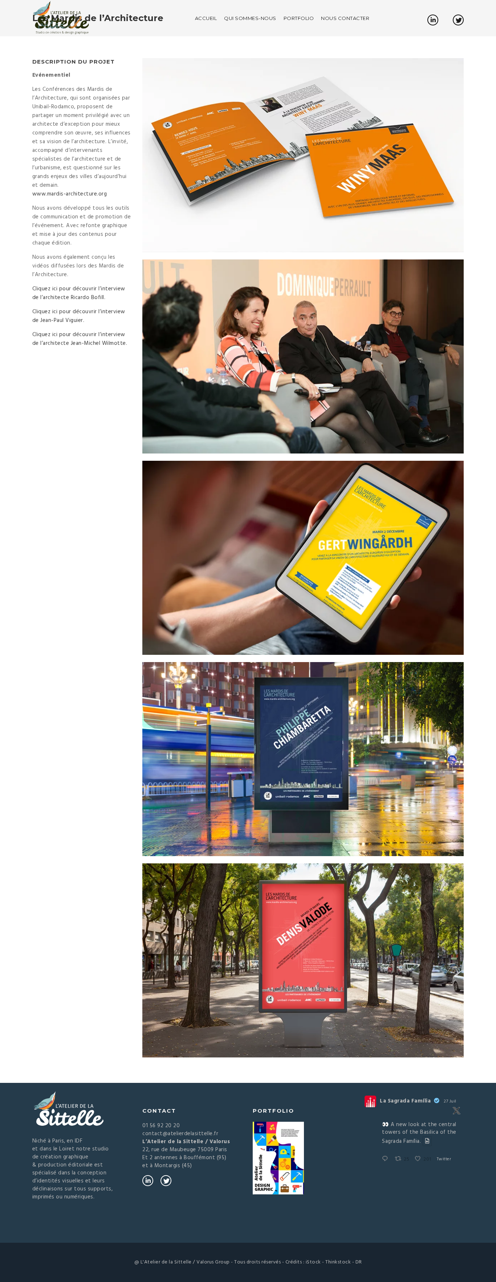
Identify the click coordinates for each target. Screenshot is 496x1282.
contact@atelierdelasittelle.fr (180, 1133)
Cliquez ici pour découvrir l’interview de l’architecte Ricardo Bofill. (78, 293)
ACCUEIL (206, 18)
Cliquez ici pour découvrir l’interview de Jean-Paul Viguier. (78, 316)
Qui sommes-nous (250, 18)
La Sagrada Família (405, 1101)
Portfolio (299, 18)
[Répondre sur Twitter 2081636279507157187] (386, 1159)
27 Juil (450, 1101)
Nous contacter (345, 18)
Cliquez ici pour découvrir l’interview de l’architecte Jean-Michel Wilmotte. (79, 339)
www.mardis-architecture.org (69, 194)
